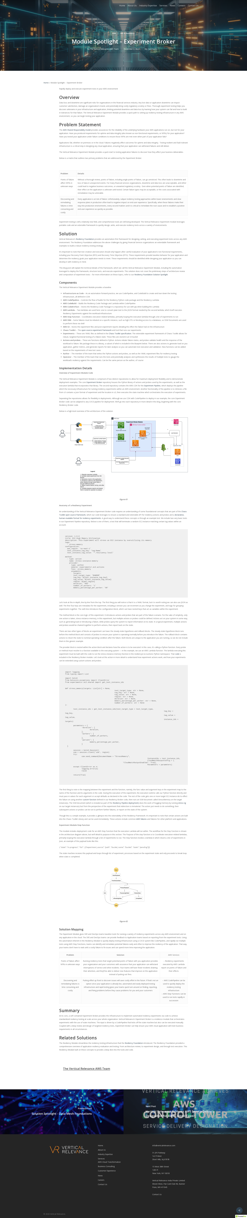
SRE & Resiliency (127, 33)
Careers (101, 1180)
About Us (102, 1150)
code (177, 654)
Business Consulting (106, 1166)
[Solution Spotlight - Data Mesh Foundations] (61, 1111)
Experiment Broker (94, 382)
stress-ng (182, 803)
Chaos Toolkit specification (120, 333)
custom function (89, 799)
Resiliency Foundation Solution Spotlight (151, 274)
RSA (114, 33)
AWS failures (141, 819)
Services (101, 1158)
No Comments (151, 49)
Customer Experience (107, 1170)
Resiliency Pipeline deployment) (126, 803)
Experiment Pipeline (152, 385)
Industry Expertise (105, 1154)
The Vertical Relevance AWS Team (104, 49)
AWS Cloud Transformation (109, 1162)
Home (46, 82)
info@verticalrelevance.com (163, 1145)
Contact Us (102, 1184)
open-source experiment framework (96, 330)
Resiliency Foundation (85, 239)
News (100, 1175)
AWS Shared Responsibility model (77, 130)
